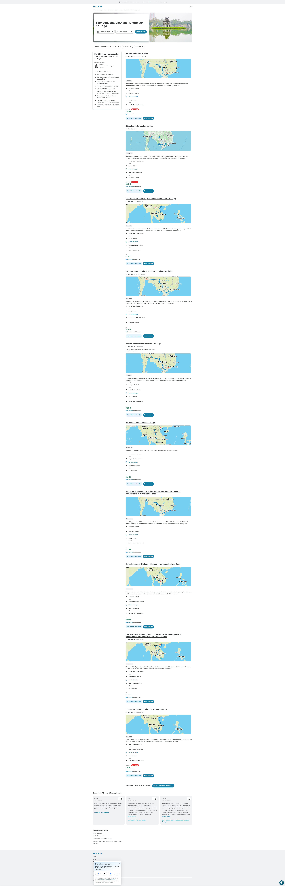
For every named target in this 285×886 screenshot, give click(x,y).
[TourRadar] (98, 6)
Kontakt (94, 859)
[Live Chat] (281, 882)
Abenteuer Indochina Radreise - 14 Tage (107, 86)
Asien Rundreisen (100, 10)
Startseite (94, 10)
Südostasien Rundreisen (110, 10)
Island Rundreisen (97, 833)
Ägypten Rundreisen (98, 836)
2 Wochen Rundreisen (134, 10)
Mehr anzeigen (132, 816)
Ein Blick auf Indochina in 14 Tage (106, 88)
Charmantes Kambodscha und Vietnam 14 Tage (108, 105)
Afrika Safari (96, 844)
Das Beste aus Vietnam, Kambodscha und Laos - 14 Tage (108, 78)
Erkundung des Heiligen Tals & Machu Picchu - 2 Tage (107, 841)
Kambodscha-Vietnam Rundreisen (123, 10)
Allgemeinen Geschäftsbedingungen (107, 879)
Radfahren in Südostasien (104, 72)
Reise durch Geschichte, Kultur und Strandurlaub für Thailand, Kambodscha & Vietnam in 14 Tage (108, 92)
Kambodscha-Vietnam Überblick (102, 46)
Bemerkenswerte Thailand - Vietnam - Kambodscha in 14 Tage (107, 96)
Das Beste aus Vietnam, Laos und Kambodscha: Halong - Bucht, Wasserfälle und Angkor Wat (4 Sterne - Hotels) (108, 101)
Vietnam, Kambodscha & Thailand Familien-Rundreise (106, 82)
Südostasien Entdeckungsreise (105, 74)
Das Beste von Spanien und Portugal (102, 838)
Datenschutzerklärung (99, 881)
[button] (159, 114)
